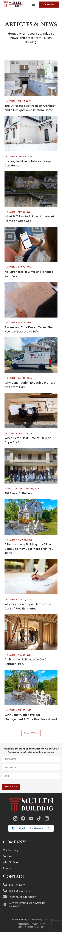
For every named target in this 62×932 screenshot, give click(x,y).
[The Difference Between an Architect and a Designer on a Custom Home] (31, 78)
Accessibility (23, 923)
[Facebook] (23, 818)
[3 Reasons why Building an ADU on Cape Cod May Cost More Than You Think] (31, 517)
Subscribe (11, 786)
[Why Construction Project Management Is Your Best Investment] (31, 687)
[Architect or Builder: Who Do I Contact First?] (31, 632)
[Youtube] (31, 818)
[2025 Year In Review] (31, 466)
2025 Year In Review (18, 493)
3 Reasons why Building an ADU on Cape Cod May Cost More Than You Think (29, 549)
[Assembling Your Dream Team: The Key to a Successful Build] (31, 300)
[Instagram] (15, 818)
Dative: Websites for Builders (31, 926)
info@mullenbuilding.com (22, 896)
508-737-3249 (17, 884)
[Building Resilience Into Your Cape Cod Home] (31, 133)
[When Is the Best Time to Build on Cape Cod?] (31, 410)
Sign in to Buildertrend (32, 828)
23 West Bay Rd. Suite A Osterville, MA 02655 (27, 904)
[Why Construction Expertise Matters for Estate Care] (31, 355)
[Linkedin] (46, 818)
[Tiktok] (39, 818)
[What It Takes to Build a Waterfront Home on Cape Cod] (31, 189)
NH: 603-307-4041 (19, 890)
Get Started (49, 4)
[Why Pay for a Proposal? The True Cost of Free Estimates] (31, 576)
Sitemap (48, 919)
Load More (31, 732)
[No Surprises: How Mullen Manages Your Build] (31, 244)
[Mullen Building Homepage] (13, 5)
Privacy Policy (38, 923)
